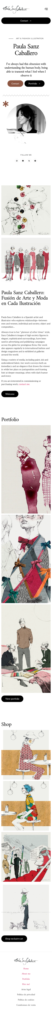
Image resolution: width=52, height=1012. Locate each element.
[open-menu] (46, 9)
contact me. (24, 384)
